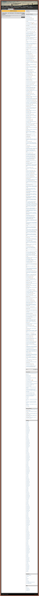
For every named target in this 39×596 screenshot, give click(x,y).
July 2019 (27, 512)
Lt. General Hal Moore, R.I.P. (29, 359)
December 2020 (28, 495)
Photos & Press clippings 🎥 (18, 6)
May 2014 (27, 571)
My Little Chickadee (28, 114)
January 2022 (27, 480)
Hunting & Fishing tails (28, 575)
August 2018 (27, 525)
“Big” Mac (27, 360)
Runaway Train (27, 294)
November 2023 (28, 457)
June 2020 (27, 501)
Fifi (26, 145)
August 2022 (27, 473)
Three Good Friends (28, 19)
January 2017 (27, 547)
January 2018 (27, 533)
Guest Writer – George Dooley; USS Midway (31, 125)
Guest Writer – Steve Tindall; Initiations (30, 168)
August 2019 (27, 511)
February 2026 (27, 427)
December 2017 (28, 534)
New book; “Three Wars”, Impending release (31, 321)
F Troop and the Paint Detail (29, 61)
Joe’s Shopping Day (28, 22)
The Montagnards (28, 93)
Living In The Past (28, 176)
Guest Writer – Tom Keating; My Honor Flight (31, 105)
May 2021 (27, 489)
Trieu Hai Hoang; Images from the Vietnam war (31, 146)
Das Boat (27, 76)
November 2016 (28, 549)
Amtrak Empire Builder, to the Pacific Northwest (31, 287)
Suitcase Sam (27, 104)
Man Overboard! (28, 363)
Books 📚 (7, 6)
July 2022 (27, 474)
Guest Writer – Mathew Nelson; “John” (30, 67)
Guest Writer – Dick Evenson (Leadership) (30, 344)
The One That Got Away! (29, 382)
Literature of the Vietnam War (29, 66)
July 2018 (27, 526)
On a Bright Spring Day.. (29, 159)
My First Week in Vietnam (29, 293)
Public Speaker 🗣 (25, 6)
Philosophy (27, 578)
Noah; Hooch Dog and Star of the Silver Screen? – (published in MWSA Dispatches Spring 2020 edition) (31, 269)
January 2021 (27, 494)
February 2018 (27, 532)
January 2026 (27, 428)
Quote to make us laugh (28, 270)
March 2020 (27, 504)
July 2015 (27, 562)
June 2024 (27, 449)
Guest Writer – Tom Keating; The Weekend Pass (31, 129)
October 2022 (27, 472)
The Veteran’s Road (28, 278)
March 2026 (27, 426)
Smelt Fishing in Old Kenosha (29, 341)
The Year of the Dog (28, 173)
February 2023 (27, 467)
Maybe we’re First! (28, 340)
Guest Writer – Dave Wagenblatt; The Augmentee (31, 236)
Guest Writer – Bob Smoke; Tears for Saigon (31, 20)
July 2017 (27, 540)
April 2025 (27, 437)
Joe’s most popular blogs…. (29, 290)
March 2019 (27, 517)
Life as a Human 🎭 (30, 7)
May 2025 (27, 436)
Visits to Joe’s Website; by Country (30, 326)
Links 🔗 (31, 6)
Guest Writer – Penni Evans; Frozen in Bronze (31, 285)
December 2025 (28, 429)
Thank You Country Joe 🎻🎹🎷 (29, 23)
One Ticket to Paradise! (28, 289)
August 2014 (27, 569)
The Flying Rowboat (28, 348)
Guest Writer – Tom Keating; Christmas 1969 (31, 244)
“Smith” (27, 92)
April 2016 (27, 556)
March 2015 (27, 564)
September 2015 (28, 561)
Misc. (26, 577)
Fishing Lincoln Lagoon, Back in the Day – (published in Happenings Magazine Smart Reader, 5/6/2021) (30, 218)
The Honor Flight (28, 119)
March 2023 (27, 466)
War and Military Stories (28, 583)
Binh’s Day (27, 17)
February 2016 (27, 557)
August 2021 (27, 486)
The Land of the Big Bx (28, 31)
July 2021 (27, 487)
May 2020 (27, 502)
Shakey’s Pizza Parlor (28, 170)
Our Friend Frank (28, 167)
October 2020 (27, 497)
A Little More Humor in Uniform (29, 101)
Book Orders (27, 276)
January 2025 (27, 441)
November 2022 (28, 471)
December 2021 (28, 481)
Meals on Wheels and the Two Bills (30, 123)
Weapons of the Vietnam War (29, 297)
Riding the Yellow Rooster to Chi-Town (30, 127)
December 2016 (28, 548)
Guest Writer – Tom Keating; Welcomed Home (31, 64)
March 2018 (27, 531)
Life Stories (27, 576)
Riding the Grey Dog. (28, 18)
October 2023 (27, 458)
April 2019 (27, 516)
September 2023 (28, 459)
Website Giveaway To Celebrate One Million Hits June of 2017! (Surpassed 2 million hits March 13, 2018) (31, 355)
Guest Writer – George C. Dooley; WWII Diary (31, 328)
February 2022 (27, 479)
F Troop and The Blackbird (29, 107)
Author (3, 6)
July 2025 (27, 434)
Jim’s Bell (27, 74)
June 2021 (27, 488)
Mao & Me (27, 277)
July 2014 (27, 570)
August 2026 (27, 421)
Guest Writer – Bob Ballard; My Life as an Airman (31, 177)
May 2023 (27, 464)
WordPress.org (27, 590)
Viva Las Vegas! (28, 120)
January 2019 (27, 519)
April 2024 (27, 451)
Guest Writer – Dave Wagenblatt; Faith (30, 62)
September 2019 (28, 510)
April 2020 (27, 503)
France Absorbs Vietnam (29, 75)
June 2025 (27, 435)
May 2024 (27, 450)
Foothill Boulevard (28, 60)
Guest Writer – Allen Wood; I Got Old (30, 39)
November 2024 (28, 443)
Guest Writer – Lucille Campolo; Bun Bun (30, 94)
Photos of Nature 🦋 (23, 7)
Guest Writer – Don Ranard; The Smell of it (31, 108)
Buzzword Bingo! (28, 325)
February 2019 (27, 518)
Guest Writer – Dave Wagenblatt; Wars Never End (31, 383)
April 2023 (27, 465)
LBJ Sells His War (28, 84)
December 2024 (28, 442)
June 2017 (27, 541)
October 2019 (27, 509)
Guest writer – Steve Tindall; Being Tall (30, 264)
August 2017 (27, 539)
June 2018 (27, 527)
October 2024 (27, 444)
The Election (27, 71)
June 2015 (27, 563)
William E (27, 141)
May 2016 (27, 555)
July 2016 (27, 554)
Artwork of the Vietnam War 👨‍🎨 (15, 7)
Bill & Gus (27, 77)
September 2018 (28, 524)
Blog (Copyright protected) (6, 7)
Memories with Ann (28, 124)
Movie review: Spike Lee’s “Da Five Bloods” (31, 255)
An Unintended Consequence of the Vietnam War (31, 381)
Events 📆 (11, 6)
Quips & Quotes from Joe (29, 238)
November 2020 (28, 496)
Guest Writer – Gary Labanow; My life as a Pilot (31, 283)
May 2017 (27, 542)
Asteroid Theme (36, 594)
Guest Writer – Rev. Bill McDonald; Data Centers (31, 15)
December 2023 (28, 456)
